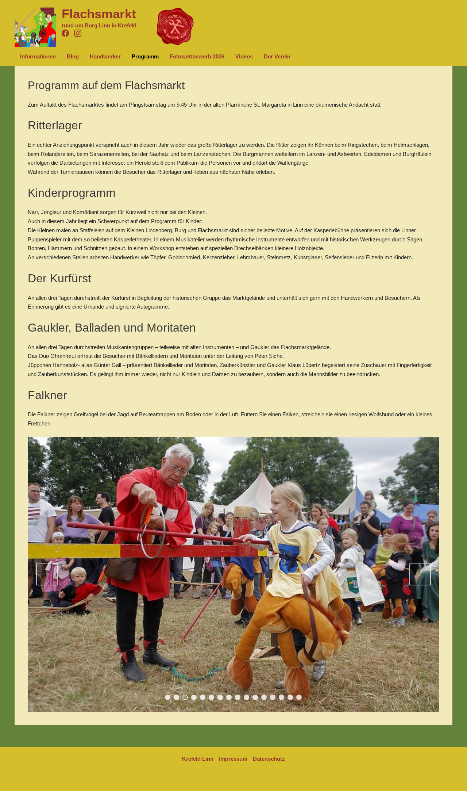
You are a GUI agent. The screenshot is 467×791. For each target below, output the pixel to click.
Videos (244, 56)
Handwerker (105, 56)
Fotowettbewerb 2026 (197, 56)
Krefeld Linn (197, 759)
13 (272, 697)
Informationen (38, 56)
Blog (73, 56)
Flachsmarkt (99, 14)
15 (290, 697)
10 (246, 697)
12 (264, 697)
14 (281, 697)
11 (255, 697)
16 (299, 697)
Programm (145, 56)
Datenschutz (269, 759)
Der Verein (277, 56)
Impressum (233, 759)
